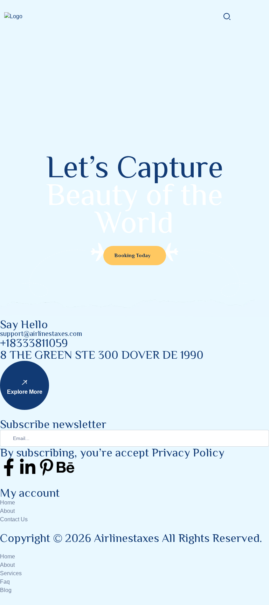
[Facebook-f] (9, 467)
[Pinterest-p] (46, 467)
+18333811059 (34, 343)
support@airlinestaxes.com (41, 333)
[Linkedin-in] (27, 467)
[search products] (227, 16)
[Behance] (65, 467)
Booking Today (133, 255)
